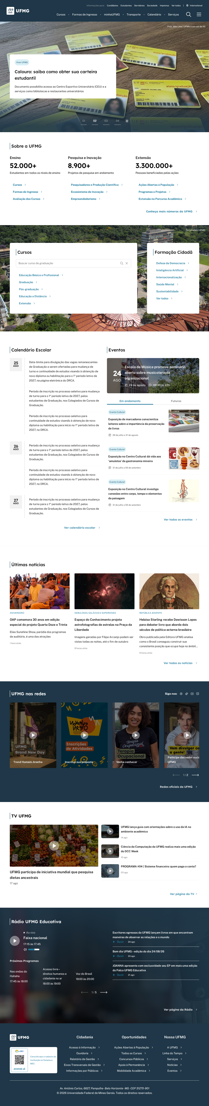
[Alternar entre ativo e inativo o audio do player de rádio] (25, 949)
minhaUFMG (112, 14)
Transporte (134, 14)
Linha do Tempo (172, 1053)
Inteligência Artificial (170, 270)
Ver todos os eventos (178, 519)
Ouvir (120, 941)
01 (83, 120)
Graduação (26, 282)
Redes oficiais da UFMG (176, 787)
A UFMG (172, 1047)
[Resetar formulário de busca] (127, 263)
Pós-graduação (29, 289)
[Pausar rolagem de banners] (127, 121)
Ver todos (176, 5)
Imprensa (164, 5)
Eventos (172, 1070)
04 (117, 120)
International (196, 5)
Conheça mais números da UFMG (169, 211)
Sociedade (152, 5)
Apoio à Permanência (131, 1064)
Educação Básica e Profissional (39, 275)
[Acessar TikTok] (186, 693)
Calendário (154, 14)
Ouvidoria (82, 1053)
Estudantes (126, 5)
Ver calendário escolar (79, 527)
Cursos (61, 14)
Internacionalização (169, 277)
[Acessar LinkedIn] (197, 693)
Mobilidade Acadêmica (131, 1070)
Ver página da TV (182, 894)
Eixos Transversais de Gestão (82, 1064)
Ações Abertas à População (131, 1047)
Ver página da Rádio (178, 1009)
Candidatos (112, 5)
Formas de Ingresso (84, 14)
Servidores (139, 5)
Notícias (172, 1064)
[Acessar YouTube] (192, 693)
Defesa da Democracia (170, 263)
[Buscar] (122, 263)
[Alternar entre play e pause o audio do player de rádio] (15, 941)
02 (95, 120)
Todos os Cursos (131, 1053)
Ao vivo (30, 932)
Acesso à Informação (82, 1047)
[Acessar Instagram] (181, 693)
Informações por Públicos (82, 1070)
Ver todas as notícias (178, 663)
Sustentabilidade (167, 291)
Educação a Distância (33, 296)
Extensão (25, 303)
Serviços (173, 14)
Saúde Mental (165, 284)
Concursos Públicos (131, 1059)
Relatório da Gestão (82, 1059)
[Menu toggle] (199, 14)
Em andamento (129, 401)
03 (106, 120)
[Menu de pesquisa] (188, 14)
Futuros (176, 401)
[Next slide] (195, 775)
